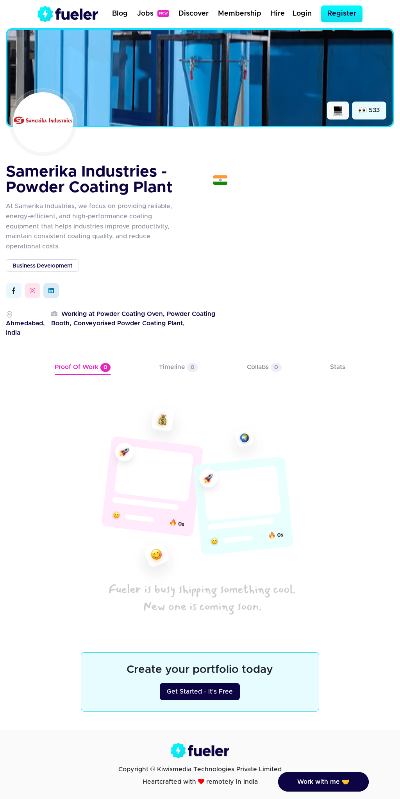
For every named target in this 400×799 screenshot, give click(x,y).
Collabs (262, 367)
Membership (239, 13)
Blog (120, 13)
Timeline (177, 367)
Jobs (152, 13)
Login (302, 13)
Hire (278, 13)
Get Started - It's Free (200, 691)
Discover (194, 13)
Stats (337, 367)
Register (341, 13)
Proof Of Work (81, 367)
